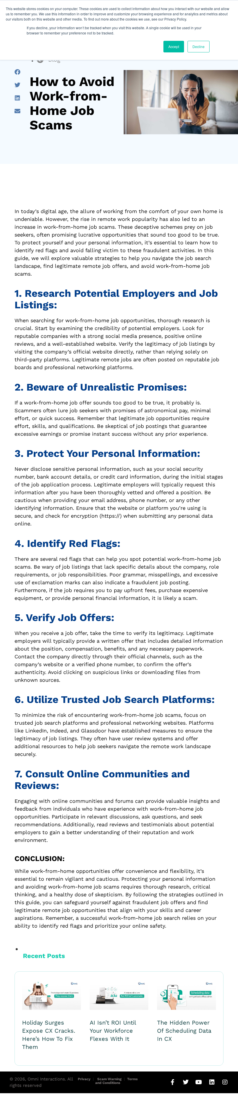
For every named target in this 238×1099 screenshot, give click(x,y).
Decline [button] (198, 46)
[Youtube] (199, 1082)
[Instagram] (225, 1082)
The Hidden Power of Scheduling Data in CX (184, 1030)
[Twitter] (186, 1082)
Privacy (84, 1079)
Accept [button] (173, 46)
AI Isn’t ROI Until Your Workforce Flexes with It (113, 1030)
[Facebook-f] (173, 1082)
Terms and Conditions (116, 1081)
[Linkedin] (212, 1082)
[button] (17, 71)
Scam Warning (109, 1079)
